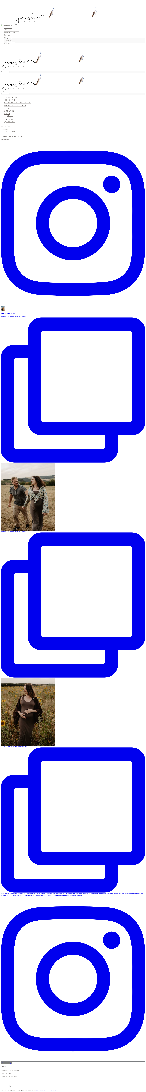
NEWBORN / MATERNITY (11, 31)
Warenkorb (10, 38)
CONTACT (7, 35)
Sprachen (7, 43)
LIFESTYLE (7, 29)
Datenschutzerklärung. (50, 1090)
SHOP (5, 37)
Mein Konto (11, 42)
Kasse (9, 40)
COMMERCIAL (8, 28)
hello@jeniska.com (6, 1070)
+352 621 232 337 (15, 1070)
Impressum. (40, 1090)
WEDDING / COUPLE (10, 32)
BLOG (5, 34)
